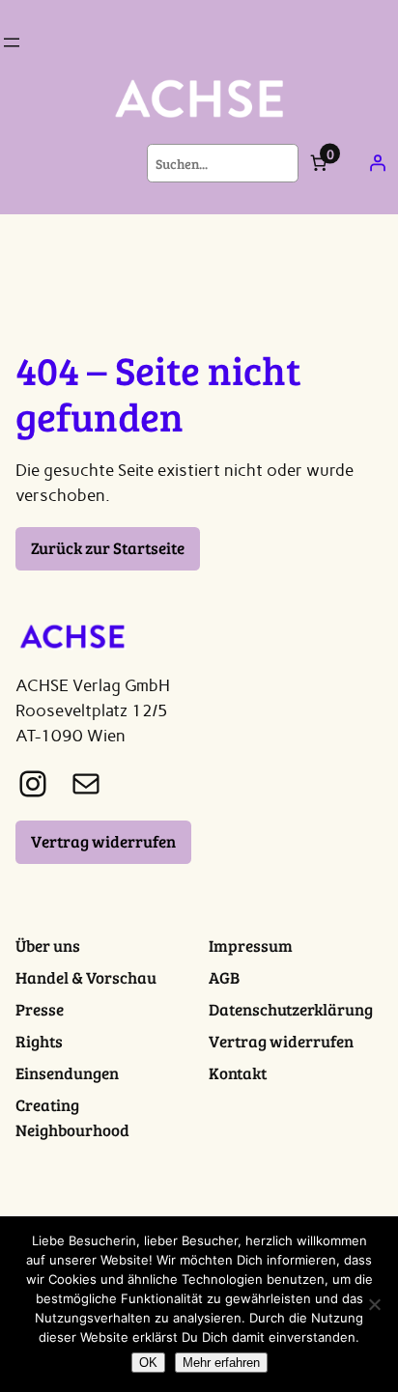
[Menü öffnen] (11, 42)
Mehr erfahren (221, 1362)
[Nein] (374, 1304)
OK (148, 1362)
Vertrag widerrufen (103, 841)
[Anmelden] (377, 163)
